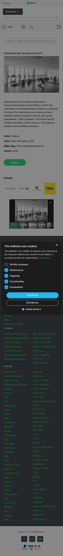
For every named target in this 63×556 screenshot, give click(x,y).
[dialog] (32, 278)
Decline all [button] (32, 302)
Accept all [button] (32, 295)
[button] (31, 309)
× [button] (57, 245)
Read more (44, 257)
